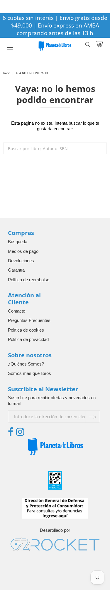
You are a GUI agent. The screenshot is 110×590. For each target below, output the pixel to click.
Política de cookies (26, 329)
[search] (55, 148)
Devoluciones (21, 260)
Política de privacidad (28, 339)
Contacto (16, 310)
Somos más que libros (29, 373)
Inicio (6, 73)
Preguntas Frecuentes (29, 320)
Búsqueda (17, 241)
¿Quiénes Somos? (26, 363)
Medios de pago (23, 251)
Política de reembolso (28, 279)
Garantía (16, 269)
